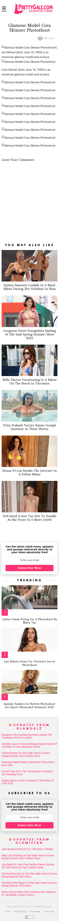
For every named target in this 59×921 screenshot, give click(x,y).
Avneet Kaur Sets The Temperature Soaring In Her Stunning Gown (27, 773)
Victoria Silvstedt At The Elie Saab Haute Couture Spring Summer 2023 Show (29, 875)
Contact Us (49, 912)
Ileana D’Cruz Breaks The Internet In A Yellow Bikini (29, 472)
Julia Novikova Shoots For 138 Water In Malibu (27, 849)
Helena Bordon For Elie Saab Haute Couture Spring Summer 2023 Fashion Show (26, 754)
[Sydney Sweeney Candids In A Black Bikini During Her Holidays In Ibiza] (29, 265)
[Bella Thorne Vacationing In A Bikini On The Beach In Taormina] (29, 360)
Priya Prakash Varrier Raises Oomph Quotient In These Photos (29, 427)
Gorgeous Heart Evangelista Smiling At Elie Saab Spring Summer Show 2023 (29, 334)
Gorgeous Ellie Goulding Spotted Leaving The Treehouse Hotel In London (27, 736)
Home (8, 912)
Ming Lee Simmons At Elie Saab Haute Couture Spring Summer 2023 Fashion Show (28, 857)
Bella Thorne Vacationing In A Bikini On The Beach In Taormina (29, 381)
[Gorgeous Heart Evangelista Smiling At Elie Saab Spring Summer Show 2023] (29, 311)
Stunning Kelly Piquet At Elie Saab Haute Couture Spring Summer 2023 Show (29, 884)
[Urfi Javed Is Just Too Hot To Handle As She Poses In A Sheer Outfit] (29, 496)
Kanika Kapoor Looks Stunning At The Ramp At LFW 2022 (28, 782)
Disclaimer (35, 912)
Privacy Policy (20, 912)
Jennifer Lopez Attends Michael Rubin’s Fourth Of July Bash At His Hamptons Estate (29, 745)
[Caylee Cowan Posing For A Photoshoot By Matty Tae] (29, 597)
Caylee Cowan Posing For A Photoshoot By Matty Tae (29, 621)
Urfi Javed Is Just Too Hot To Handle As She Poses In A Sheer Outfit (29, 518)
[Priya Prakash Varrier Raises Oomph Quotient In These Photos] (29, 405)
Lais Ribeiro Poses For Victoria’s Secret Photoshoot (29, 663)
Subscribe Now (29, 567)
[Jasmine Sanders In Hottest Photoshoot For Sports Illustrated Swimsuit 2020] (29, 682)
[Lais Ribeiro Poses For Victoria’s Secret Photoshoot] (29, 640)
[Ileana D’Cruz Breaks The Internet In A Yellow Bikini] (29, 451)
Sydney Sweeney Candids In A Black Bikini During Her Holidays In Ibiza (29, 287)
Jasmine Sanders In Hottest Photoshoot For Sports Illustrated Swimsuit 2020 (29, 705)
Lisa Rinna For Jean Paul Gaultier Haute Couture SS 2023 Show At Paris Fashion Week (28, 866)
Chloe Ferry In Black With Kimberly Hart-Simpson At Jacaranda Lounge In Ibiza (29, 893)
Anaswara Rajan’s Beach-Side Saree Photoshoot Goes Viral (28, 763)
